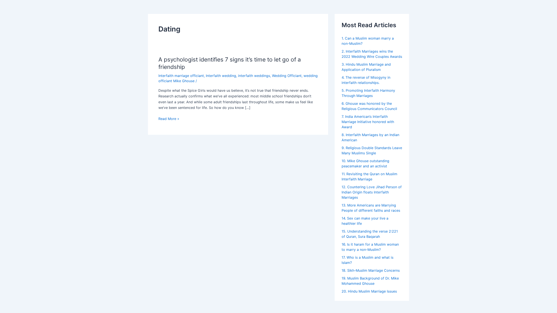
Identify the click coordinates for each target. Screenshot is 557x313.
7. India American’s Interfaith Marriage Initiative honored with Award (368, 121)
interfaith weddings (254, 75)
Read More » (168, 119)
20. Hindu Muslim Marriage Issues (369, 291)
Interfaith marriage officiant (181, 75)
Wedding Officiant (287, 75)
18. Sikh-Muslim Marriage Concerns (371, 270)
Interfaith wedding (221, 75)
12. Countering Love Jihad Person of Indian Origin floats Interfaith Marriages (372, 192)
